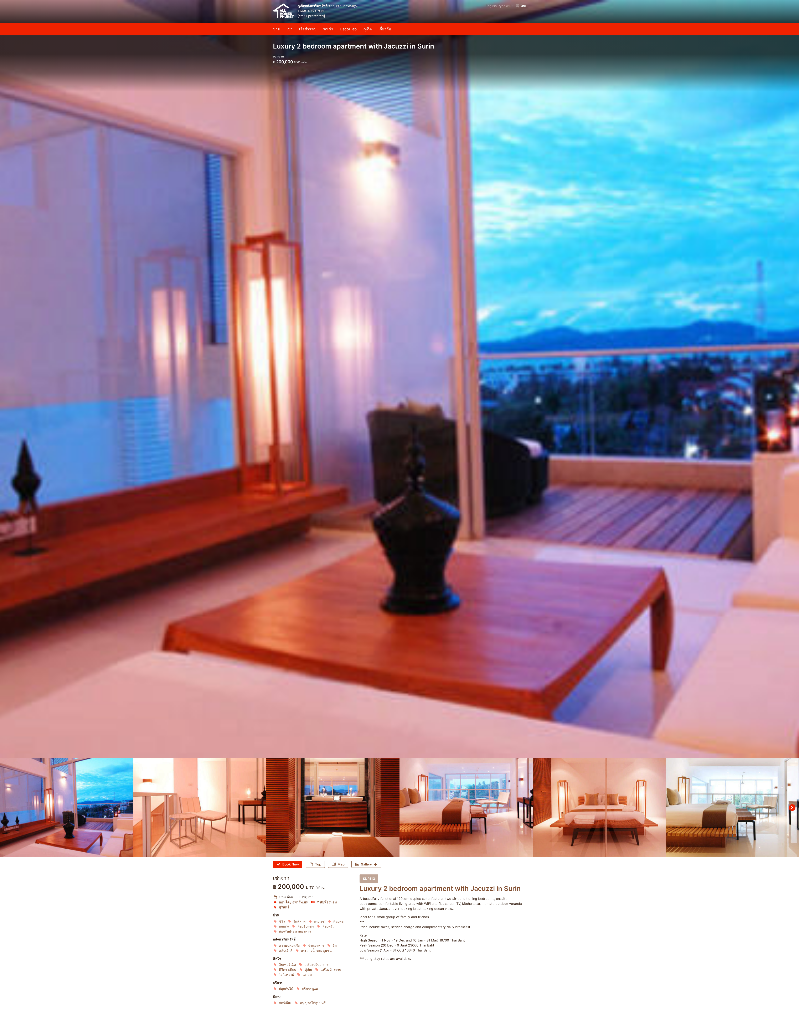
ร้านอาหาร (316, 945)
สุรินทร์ (284, 907)
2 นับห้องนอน (327, 902)
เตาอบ (307, 975)
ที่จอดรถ (339, 921)
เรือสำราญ (307, 29)
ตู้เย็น (308, 970)
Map (341, 864)
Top (318, 864)
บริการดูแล (310, 989)
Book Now (290, 864)
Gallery (366, 864)
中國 (515, 6)
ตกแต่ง (284, 926)
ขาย (276, 29)
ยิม (335, 945)
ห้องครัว (328, 926)
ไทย (523, 6)
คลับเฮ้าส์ (285, 950)
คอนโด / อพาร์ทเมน (293, 902)
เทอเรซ (319, 921)
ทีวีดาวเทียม (287, 970)
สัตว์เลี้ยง (285, 1003)
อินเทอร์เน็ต (287, 965)
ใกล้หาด (299, 921)
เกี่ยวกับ (384, 29)
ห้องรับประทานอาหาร (295, 931)
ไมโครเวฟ (286, 975)
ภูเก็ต (367, 29)
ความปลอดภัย (289, 945)
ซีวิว (282, 921)
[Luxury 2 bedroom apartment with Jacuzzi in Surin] (399, 379)
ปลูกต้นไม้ (286, 989)
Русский (504, 6)
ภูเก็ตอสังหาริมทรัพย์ (313, 6)
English (491, 6)
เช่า (289, 29)
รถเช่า (328, 29)
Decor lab (348, 29)
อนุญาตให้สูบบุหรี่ (313, 1003)
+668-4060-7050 (311, 11)
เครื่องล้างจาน (331, 970)
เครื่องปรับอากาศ (316, 965)
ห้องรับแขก (305, 926)
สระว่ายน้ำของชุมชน (316, 950)
